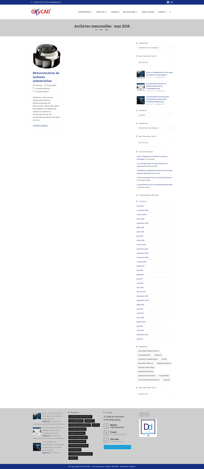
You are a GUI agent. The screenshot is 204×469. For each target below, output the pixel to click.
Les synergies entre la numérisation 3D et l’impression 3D (156, 86)
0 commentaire (42, 91)
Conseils (158, 355)
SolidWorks (164, 376)
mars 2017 (140, 287)
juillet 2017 (140, 275)
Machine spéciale (145, 363)
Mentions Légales (128, 466)
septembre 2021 (143, 223)
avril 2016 (140, 313)
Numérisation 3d (164, 363)
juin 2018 (140, 270)
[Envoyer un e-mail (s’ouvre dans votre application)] (171, 2)
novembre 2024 (143, 210)
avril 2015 (140, 330)
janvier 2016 (141, 322)
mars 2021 (140, 232)
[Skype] (147, 414)
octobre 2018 (141, 262)
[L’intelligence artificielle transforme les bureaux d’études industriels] (141, 100)
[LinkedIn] (142, 414)
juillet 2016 (140, 305)
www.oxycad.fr (116, 441)
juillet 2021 (140, 227)
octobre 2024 (141, 214)
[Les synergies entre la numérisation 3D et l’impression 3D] (141, 87)
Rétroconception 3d (146, 376)
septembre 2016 (143, 300)
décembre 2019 (142, 249)
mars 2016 (140, 317)
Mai (107, 30)
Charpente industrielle (148, 351)
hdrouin (39, 85)
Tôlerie (166, 380)
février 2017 (141, 292)
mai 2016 (140, 309)
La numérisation (43, 88)
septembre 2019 (143, 253)
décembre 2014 (142, 334)
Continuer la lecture (40, 126)
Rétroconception (145, 371)
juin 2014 (140, 339)
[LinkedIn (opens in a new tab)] (168, 2)
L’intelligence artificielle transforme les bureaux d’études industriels (157, 99)
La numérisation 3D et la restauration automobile (154, 184)
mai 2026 (140, 206)
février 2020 (141, 244)
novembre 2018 (142, 257)
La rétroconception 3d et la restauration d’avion (154, 177)
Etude (164, 359)
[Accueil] (96, 30)
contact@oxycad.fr (118, 434)
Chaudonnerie (144, 355)
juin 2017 (140, 279)
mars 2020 (140, 240)
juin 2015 (140, 326)
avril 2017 (140, 283)
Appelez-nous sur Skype (117, 447)
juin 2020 (140, 236)
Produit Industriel (146, 367)
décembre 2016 (142, 296)
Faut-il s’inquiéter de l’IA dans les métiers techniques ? (52, 416)
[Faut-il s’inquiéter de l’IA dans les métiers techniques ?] (141, 75)
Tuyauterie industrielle (149, 380)
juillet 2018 (140, 266)
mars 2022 (140, 219)
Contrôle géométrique (148, 359)
